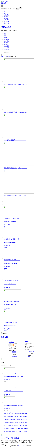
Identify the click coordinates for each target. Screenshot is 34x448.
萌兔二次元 (4, 56)
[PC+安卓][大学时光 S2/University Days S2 (15, 413)
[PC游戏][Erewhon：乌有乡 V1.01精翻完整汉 (16, 428)
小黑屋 (11, 438)
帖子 (17, 8)
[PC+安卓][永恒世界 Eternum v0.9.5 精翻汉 (15, 425)
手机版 (7, 438)
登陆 (5, 33)
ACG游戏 (6, 19)
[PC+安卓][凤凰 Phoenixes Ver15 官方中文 (13, 391)
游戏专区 (4, 337)
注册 (4, 3)
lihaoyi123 (14, 356)
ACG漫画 (6, 15)
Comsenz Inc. (21, 446)
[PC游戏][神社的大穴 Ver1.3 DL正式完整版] (16, 431)
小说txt (6, 16)
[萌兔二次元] (4, 1)
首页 (5, 11)
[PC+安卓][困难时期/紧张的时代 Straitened (15, 416)
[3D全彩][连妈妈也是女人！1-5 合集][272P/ (15, 419)
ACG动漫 (6, 21)
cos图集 (6, 18)
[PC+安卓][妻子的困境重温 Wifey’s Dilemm (13, 405)
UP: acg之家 (7, 379)
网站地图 (16, 438)
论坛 (5, 13)
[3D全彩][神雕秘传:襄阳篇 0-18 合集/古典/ (15, 422)
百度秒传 (6, 23)
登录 (2, 3)
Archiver (3, 438)
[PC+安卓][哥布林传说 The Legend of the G (13, 376)
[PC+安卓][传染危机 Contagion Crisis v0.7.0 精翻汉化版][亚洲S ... (14, 352)
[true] (20, 8)
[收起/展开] (4, 333)
